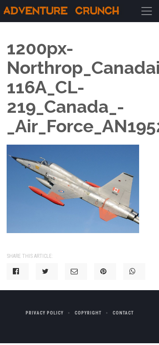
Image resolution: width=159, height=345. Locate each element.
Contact (123, 312)
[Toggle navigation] (146, 11)
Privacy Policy (45, 312)
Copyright (88, 312)
